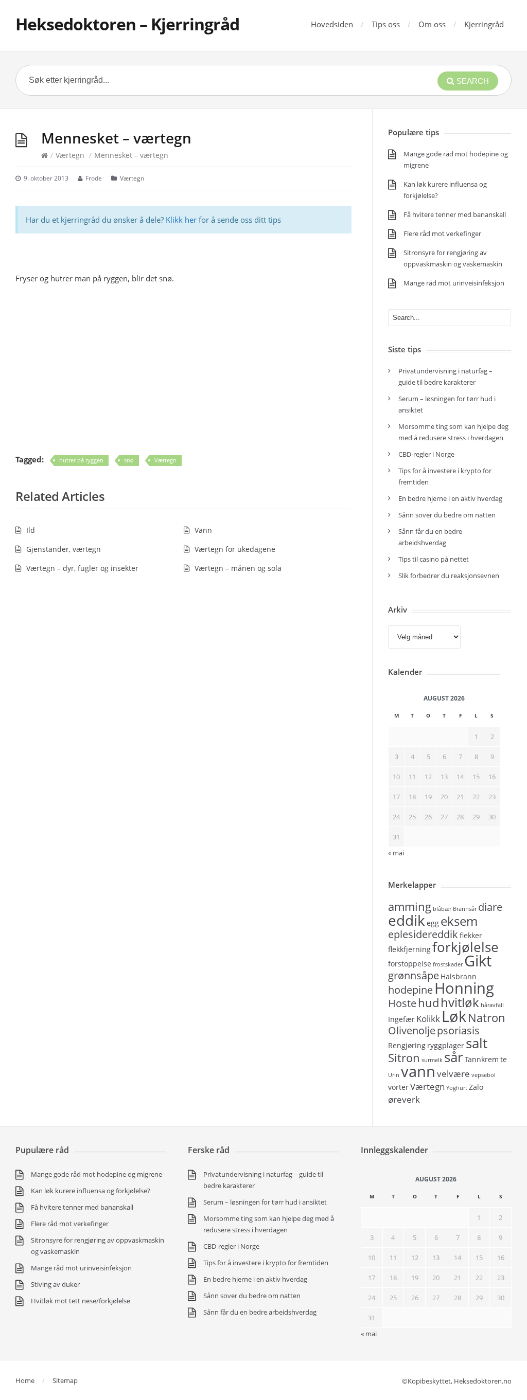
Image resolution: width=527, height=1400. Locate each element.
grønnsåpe (413, 975)
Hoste (402, 1003)
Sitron (404, 1057)
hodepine (410, 990)
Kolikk (428, 1018)
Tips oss (386, 24)
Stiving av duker (55, 1284)
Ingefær (401, 1019)
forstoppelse (409, 963)
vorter (398, 1087)
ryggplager (445, 1045)
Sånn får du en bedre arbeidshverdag (260, 1312)
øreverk (404, 1099)
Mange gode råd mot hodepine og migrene (96, 1174)
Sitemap (65, 1380)
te (503, 1059)
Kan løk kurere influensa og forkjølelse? (90, 1190)
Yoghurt (456, 1087)
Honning (464, 988)
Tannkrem (482, 1059)
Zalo (476, 1087)
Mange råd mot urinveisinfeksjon (453, 283)
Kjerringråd (484, 24)
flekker (471, 935)
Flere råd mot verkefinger (442, 233)
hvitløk (460, 1002)
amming (409, 906)
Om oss (432, 24)
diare (490, 907)
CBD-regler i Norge (427, 454)
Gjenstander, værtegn (63, 549)
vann (418, 1071)
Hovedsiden (332, 24)
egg (433, 923)
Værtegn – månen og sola (238, 568)
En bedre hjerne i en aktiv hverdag (450, 498)
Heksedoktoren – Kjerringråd (127, 24)
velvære (453, 1073)
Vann (203, 530)
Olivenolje (411, 1030)
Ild (30, 530)
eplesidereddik (423, 934)
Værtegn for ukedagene (235, 549)
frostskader (448, 964)
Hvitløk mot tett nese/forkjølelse (80, 1300)
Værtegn (70, 155)
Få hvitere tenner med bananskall (454, 214)
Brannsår (465, 908)
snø (129, 460)
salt (476, 1043)
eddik (406, 920)
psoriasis (458, 1030)
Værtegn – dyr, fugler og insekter (82, 568)
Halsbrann (459, 976)
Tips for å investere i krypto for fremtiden (265, 1262)
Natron (486, 1017)
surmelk (432, 1060)
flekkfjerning (409, 949)
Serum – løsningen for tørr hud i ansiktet (265, 1202)
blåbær (442, 908)
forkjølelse (465, 947)
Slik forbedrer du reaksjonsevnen (448, 575)
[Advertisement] (183, 369)
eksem (459, 920)
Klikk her (181, 219)
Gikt (477, 960)
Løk (454, 1016)
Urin (393, 1075)
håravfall (492, 1005)
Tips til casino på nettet (433, 559)
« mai (369, 1333)
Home (24, 1380)
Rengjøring (407, 1045)
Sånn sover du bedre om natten (447, 514)
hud (428, 1002)
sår (453, 1057)
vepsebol (483, 1075)
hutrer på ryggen (81, 460)
